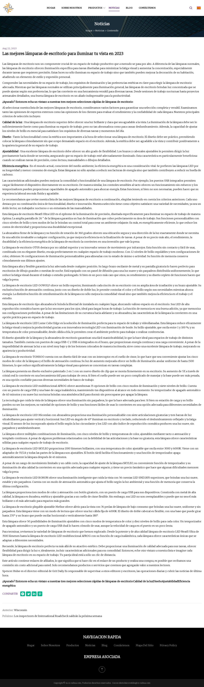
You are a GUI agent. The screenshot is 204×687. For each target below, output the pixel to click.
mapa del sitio (144, 645)
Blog (129, 7)
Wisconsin (20, 610)
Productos (95, 7)
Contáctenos (147, 7)
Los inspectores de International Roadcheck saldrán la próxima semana (58, 616)
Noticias (114, 7)
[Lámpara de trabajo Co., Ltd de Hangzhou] (8, 8)
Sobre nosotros (72, 7)
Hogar (51, 7)
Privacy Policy (168, 645)
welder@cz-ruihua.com (139, 683)
